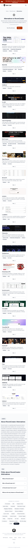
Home (7, 11)
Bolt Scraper (5, 139)
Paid (8, 182)
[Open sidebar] (2, 5)
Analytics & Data (6, 49)
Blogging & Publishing (8, 508)
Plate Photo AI (5, 159)
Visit (19, 27)
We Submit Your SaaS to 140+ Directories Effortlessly (15, 2)
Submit (19, 537)
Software (4, 71)
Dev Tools (17, 518)
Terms (24, 537)
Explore (11, 537)
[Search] (26, 5)
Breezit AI (4, 177)
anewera (4, 196)
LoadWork (4, 214)
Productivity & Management (16, 49)
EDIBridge (4, 382)
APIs (16, 69)
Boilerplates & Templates (19, 508)
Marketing (5, 143)
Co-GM (4, 102)
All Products (5, 537)
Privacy (14, 539)
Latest (15, 537)
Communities (4, 516)
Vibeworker (5, 233)
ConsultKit (4, 308)
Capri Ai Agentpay (6, 120)
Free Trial (9, 257)
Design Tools (10, 518)
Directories (20, 69)
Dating (4, 518)
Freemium (10, 71)
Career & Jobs (5, 237)
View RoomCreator (11, 27)
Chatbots (13, 513)
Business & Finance (9, 511)
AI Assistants (7, 503)
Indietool (4, 401)
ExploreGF (4, 345)
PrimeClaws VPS (6, 271)
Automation (13, 506)
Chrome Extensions (21, 143)
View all (16, 523)
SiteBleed (4, 85)
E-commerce (4, 521)
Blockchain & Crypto (21, 506)
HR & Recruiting (23, 521)
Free (9, 350)
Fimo (3, 364)
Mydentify (4, 64)
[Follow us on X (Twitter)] (14, 543)
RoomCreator (12, 11)
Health (11, 523)
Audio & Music (5, 506)
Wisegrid (4, 44)
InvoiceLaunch (6, 290)
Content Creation (13, 516)
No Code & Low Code (12, 143)
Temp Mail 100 (5, 327)
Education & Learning (13, 521)
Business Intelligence (19, 511)
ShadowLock (5, 253)
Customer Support (22, 516)
